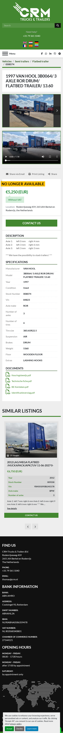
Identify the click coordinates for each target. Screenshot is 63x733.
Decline (19, 728)
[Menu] (5, 53)
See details (12, 508)
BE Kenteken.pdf (20, 386)
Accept (9, 728)
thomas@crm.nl (10, 579)
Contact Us (32, 223)
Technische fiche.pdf (22, 381)
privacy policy (15, 724)
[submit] (58, 25)
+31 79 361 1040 (31, 35)
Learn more (32, 728)
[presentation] (28, 526)
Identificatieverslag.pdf (23, 392)
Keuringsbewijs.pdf (21, 375)
